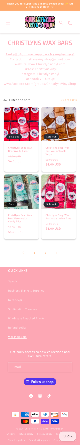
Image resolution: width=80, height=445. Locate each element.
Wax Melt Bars (17, 337)
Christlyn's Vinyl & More (38, 428)
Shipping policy (16, 440)
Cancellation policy (39, 440)
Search (12, 281)
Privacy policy (44, 433)
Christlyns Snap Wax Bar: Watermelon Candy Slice (20, 218)
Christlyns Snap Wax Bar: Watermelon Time (58, 217)
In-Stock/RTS (16, 300)
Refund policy (17, 327)
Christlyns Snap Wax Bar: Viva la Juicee (20, 149)
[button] (8, 22)
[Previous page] (23, 252)
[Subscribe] (67, 367)
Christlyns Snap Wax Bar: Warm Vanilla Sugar (57, 151)
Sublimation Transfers (23, 309)
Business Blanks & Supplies (26, 290)
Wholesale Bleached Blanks (26, 318)
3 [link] (56, 253)
